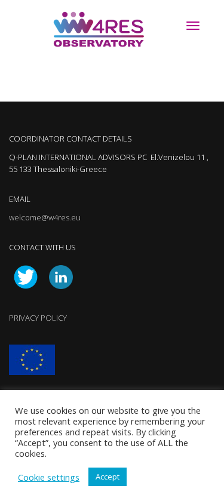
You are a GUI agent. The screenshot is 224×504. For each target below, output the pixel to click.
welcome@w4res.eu (45, 217)
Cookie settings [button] (48, 477)
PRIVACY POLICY (38, 317)
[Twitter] (25, 276)
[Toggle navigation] (193, 26)
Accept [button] (107, 476)
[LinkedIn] (61, 276)
